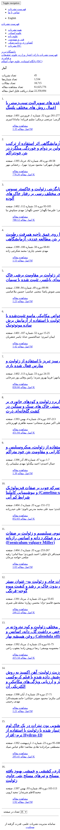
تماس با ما (14, 12)
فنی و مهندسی (16, 39)
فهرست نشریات (17, 9)
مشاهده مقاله (20, 125)
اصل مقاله (22, 129)
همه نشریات (15, 29)
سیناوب (30, 827)
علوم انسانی (15, 33)
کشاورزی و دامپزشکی (20, 42)
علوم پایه (13, 36)
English (12, 18)
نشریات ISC (14, 45)
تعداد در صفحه (11, 811)
